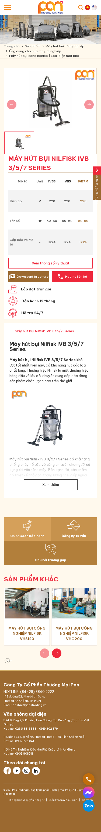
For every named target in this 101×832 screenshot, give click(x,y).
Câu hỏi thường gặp (50, 560)
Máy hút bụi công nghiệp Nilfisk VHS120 (27, 633)
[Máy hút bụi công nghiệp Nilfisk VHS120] (27, 603)
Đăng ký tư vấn (74, 536)
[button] (56, 653)
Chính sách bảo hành (27, 536)
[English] (94, 7)
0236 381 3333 (25, 729)
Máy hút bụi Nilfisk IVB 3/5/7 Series (44, 331)
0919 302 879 (48, 729)
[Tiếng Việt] (87, 7)
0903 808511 (24, 753)
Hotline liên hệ (72, 276)
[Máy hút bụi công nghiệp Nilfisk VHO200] (74, 603)
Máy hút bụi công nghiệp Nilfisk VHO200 (74, 633)
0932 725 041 (24, 741)
